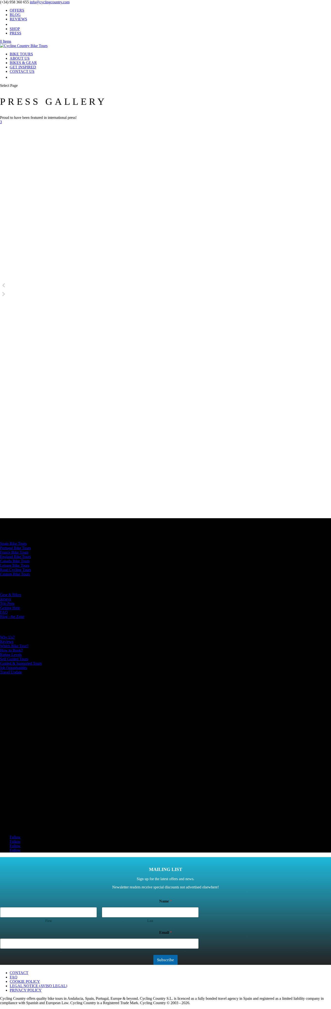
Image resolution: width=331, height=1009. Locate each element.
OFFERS (17, 10)
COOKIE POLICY (25, 981)
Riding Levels (11, 655)
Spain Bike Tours (13, 543)
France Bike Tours (14, 552)
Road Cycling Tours (15, 570)
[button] (165, 285)
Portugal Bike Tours (15, 548)
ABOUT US (20, 58)
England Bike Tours (15, 557)
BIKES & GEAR (23, 63)
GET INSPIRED (23, 67)
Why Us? (7, 637)
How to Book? (11, 650)
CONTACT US (22, 71)
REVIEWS (18, 19)
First (48, 921)
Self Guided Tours (14, 659)
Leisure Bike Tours (14, 565)
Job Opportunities (13, 668)
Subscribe (165, 960)
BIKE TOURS (21, 54)
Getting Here (10, 608)
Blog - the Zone (12, 617)
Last (150, 921)
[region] (165, 217)
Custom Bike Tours (15, 574)
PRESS (15, 33)
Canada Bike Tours (15, 561)
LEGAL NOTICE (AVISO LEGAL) (38, 986)
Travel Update (11, 672)
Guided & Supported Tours (21, 663)
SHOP (15, 29)
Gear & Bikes (10, 595)
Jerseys (5, 599)
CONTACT (19, 973)
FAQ (4, 612)
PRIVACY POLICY (26, 990)
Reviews (6, 642)
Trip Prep (7, 603)
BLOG (15, 15)
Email (165, 932)
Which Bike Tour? (14, 646)
